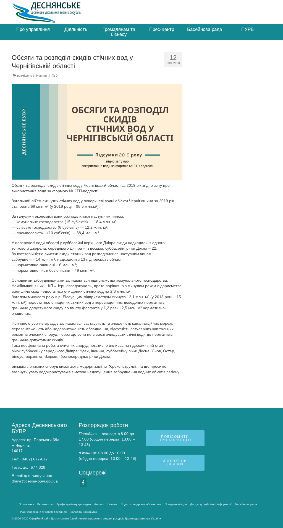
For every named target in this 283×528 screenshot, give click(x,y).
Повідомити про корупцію (175, 438)
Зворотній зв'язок (175, 462)
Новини (41, 75)
